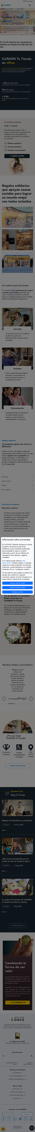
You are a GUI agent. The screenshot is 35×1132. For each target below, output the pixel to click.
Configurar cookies (22, 592)
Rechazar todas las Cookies (17, 587)
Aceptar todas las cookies (17, 583)
